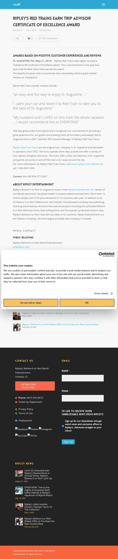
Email (66, 391)
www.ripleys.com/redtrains (85, 163)
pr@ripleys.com (21, 246)
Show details (101, 293)
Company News (45, 30)
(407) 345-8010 (35, 397)
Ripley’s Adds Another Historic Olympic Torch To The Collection (55, 313)
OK (87, 302)
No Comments (50, 38)
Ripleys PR (19, 30)
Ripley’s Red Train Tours (25, 147)
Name (66, 371)
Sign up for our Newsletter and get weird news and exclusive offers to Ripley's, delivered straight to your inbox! (83, 425)
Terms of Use (26, 413)
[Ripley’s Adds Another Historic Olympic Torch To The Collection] (17, 316)
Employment (25, 420)
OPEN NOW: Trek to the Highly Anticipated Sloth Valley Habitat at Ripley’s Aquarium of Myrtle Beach (38, 491)
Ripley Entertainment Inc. (81, 189)
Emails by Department (30, 401)
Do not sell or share (30, 302)
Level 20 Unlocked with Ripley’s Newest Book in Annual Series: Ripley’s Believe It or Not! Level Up (38, 474)
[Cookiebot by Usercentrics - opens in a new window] (101, 254)
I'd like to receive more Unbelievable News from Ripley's (82, 413)
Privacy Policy (26, 409)
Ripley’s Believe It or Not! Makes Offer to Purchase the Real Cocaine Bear (60, 324)
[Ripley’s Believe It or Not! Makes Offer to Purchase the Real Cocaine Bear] (17, 327)
